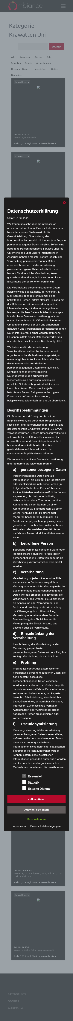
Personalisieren (36, 819)
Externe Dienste (39, 788)
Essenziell (35, 776)
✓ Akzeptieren (36, 798)
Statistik (33, 782)
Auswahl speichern (36, 809)
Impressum (19, 826)
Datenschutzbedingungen (45, 826)
